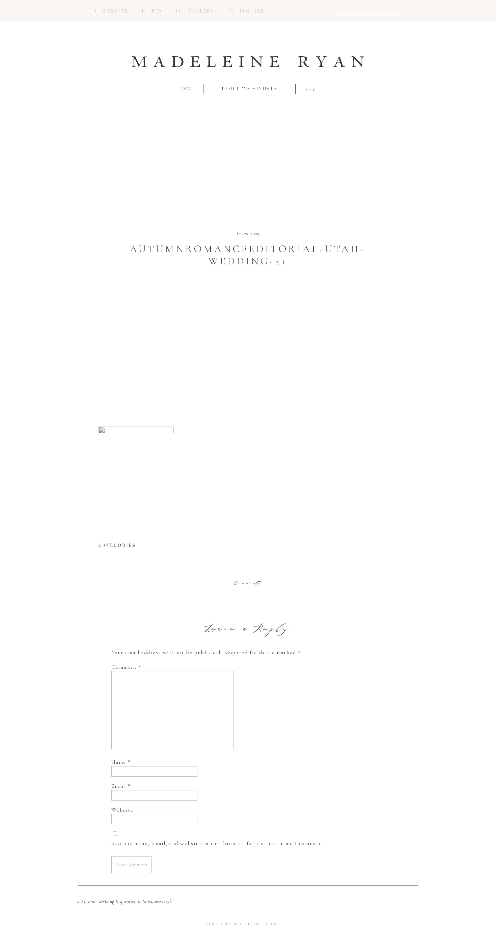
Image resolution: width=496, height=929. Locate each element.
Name (121, 762)
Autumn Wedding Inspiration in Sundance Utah (126, 901)
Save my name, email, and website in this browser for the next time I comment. (217, 843)
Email (121, 786)
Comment (126, 667)
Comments (247, 583)
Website (122, 810)
